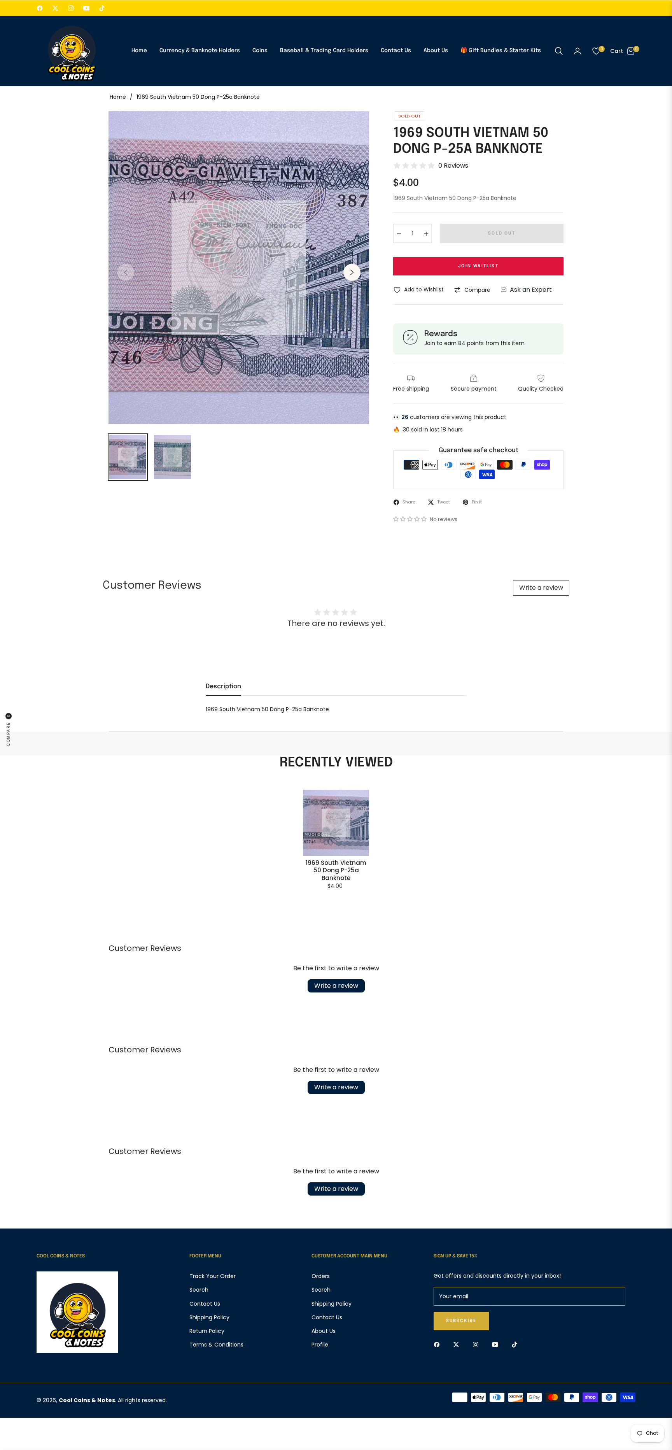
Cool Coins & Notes (87, 1400)
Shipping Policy (209, 1317)
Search (198, 1290)
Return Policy (206, 1331)
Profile (320, 1344)
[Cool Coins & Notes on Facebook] (439, 1344)
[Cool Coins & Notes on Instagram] (477, 1344)
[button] (559, 50)
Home (118, 97)
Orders (321, 1276)
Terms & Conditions (216, 1344)
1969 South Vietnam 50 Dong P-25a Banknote (336, 870)
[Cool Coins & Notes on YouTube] (497, 1344)
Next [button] (351, 272)
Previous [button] (125, 272)
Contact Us (204, 1304)
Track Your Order (212, 1276)
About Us (324, 1331)
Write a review (541, 587)
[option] (238, 267)
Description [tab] (223, 686)
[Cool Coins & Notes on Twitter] (458, 1344)
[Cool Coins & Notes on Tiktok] (516, 1344)
